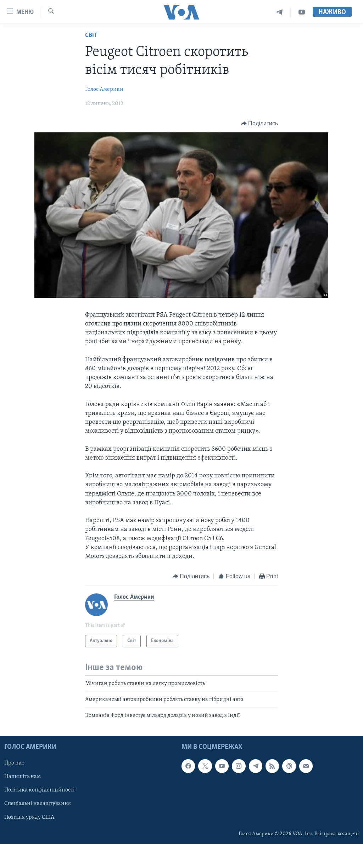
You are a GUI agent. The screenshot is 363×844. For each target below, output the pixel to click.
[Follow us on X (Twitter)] (205, 766)
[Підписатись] (306, 766)
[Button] (259, 123)
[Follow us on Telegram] (255, 766)
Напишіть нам (22, 776)
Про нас (14, 763)
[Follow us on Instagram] (238, 766)
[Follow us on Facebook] (188, 766)
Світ (91, 35)
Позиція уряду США (29, 817)
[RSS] (272, 766)
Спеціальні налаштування (37, 803)
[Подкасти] (289, 766)
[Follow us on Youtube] (222, 766)
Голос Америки (104, 89)
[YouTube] (302, 12)
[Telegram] (279, 12)
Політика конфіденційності (39, 790)
